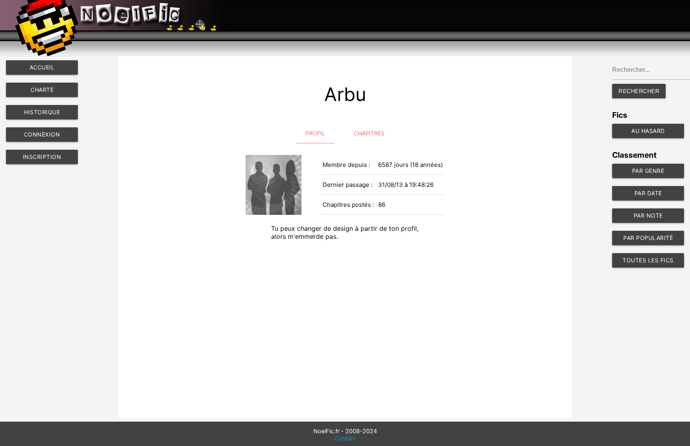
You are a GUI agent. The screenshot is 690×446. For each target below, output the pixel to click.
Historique (42, 112)
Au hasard (648, 130)
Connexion (42, 134)
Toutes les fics (648, 260)
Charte (42, 89)
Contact (345, 438)
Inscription (42, 156)
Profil (315, 133)
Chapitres (369, 133)
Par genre (648, 170)
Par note (648, 215)
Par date (648, 193)
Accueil (42, 67)
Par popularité (648, 237)
